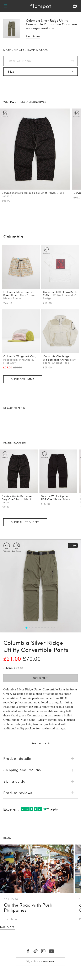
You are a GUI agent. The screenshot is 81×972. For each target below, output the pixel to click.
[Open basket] (75, 6)
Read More (33, 36)
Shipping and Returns (22, 770)
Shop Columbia (22, 379)
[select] (40, 71)
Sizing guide (14, 781)
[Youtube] (51, 951)
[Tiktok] (35, 951)
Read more (39, 743)
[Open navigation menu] (5, 6)
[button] (26, 628)
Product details (17, 758)
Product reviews (17, 793)
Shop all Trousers (25, 522)
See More (7, 926)
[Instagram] (43, 951)
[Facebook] (28, 951)
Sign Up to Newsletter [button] (40, 961)
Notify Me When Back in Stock (26, 50)
